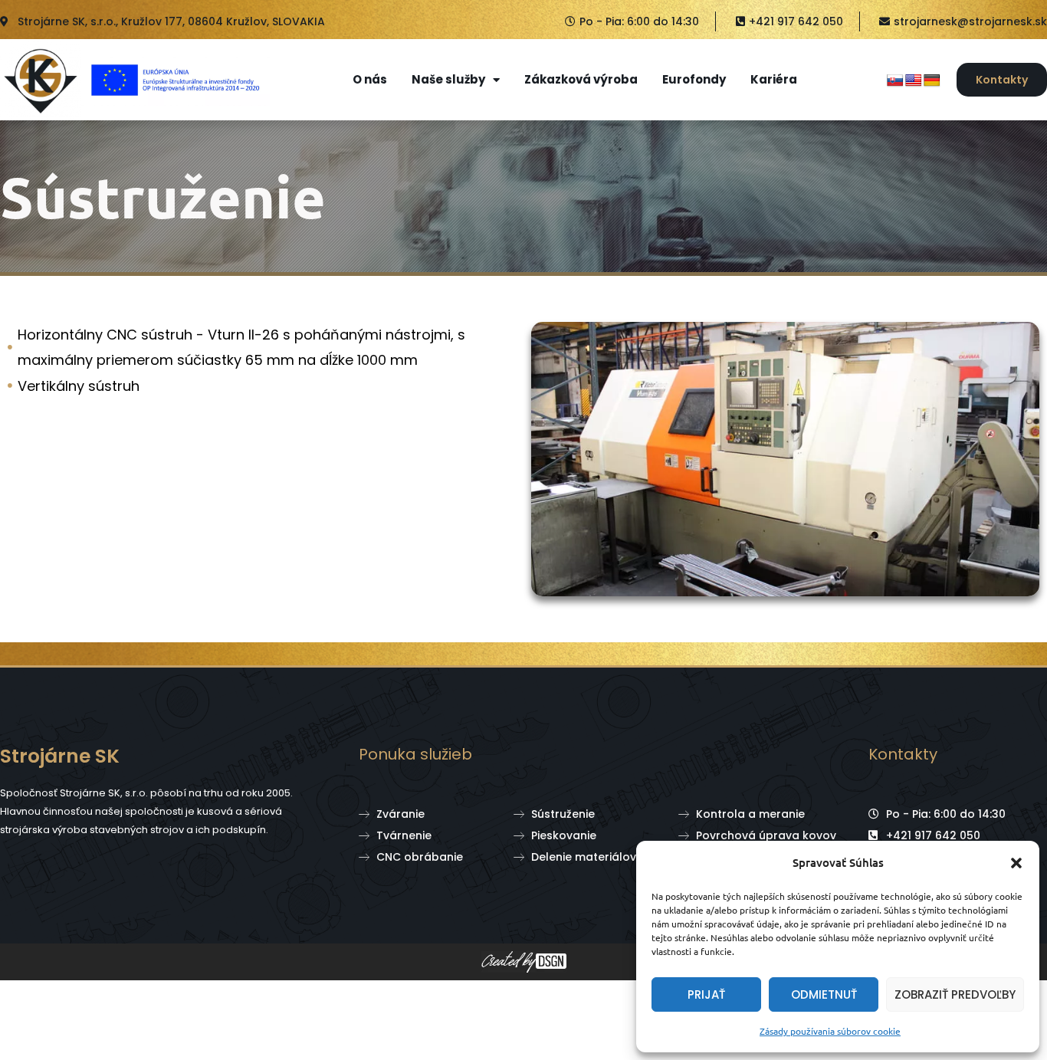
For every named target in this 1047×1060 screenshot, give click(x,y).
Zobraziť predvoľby (955, 994)
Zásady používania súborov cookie (830, 1031)
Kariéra (773, 79)
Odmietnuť (824, 994)
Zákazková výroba (581, 79)
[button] (1016, 863)
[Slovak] (895, 81)
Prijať (706, 994)
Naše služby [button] (448, 79)
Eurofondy (694, 79)
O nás (370, 79)
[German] (932, 81)
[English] (913, 81)
